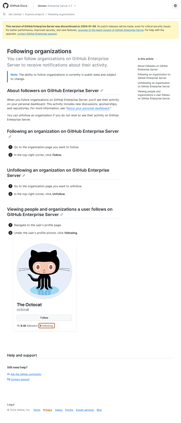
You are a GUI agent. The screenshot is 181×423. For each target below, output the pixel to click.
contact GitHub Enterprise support (37, 33)
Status (58, 409)
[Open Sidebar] (4, 14)
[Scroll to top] (173, 415)
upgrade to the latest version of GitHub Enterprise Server (111, 29)
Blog (99, 409)
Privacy (47, 409)
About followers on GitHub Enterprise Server (53, 90)
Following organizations (61, 14)
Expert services (85, 409)
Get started (15, 14)
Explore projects (34, 14)
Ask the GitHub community (26, 374)
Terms (36, 409)
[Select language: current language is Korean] (175, 5)
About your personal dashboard (88, 108)
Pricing (69, 409)
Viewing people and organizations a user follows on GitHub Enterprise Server (60, 212)
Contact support (20, 379)
